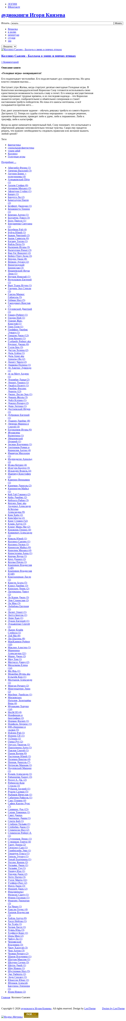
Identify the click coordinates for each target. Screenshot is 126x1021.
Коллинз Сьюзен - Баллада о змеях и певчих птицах (38, 56)
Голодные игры (16, 156)
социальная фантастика (21, 147)
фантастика (14, 144)
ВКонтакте (14, 7)
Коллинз (12, 153)
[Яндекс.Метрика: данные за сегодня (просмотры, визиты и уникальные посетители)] (12, 1016)
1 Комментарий (10, 62)
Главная (5, 997)
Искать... (6, 23)
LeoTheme (90, 1008)
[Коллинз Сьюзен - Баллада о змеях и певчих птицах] (31, 49)
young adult (14, 150)
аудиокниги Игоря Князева (36, 1008)
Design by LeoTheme (113, 1008)
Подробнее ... (8, 162)
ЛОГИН (12, 4)
